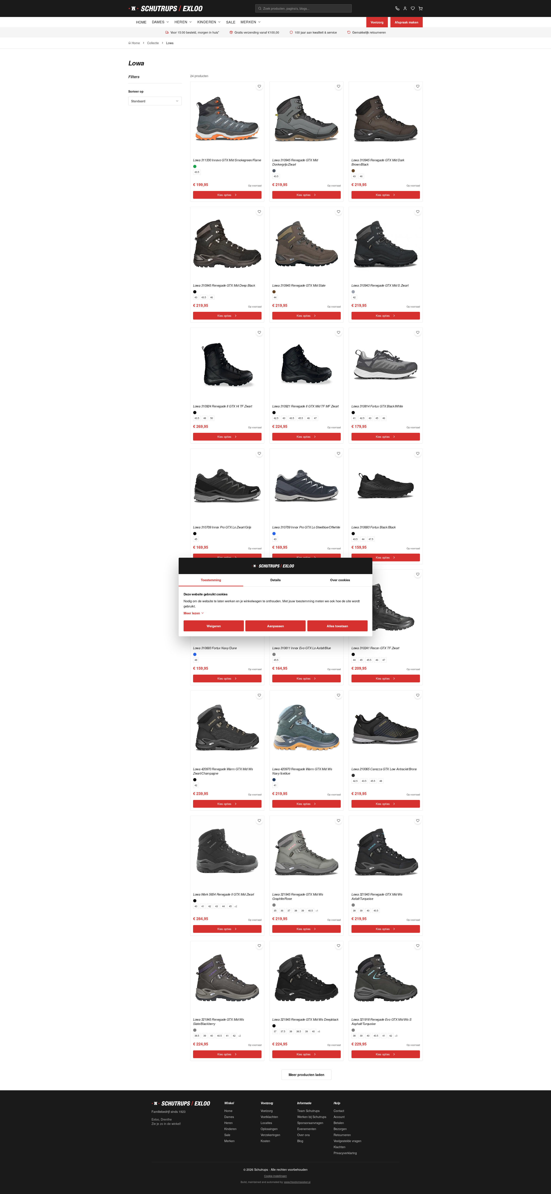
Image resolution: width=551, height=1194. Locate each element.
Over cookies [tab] (340, 580)
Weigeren (214, 626)
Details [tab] (275, 580)
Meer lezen (192, 613)
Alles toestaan (337, 626)
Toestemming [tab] (211, 580)
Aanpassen (275, 626)
